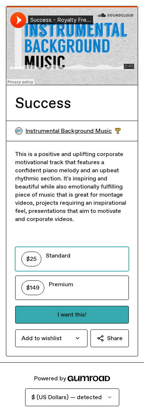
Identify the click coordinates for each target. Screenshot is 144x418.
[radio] (72, 259)
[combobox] (51, 338)
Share (115, 338)
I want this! (72, 314)
